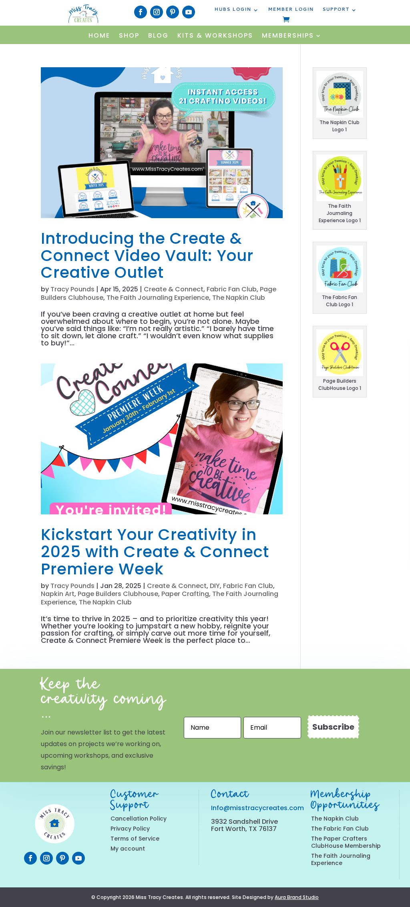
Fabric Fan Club (232, 289)
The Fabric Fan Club (340, 829)
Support (336, 10)
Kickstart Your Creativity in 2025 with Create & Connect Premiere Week (155, 552)
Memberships (288, 36)
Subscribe (333, 726)
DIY (215, 585)
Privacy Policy (130, 829)
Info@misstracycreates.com (257, 808)
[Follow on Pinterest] (172, 12)
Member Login (291, 10)
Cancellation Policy (139, 819)
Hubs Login (233, 10)
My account (128, 849)
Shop (129, 36)
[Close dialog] (392, 347)
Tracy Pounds (72, 289)
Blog (158, 36)
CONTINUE (336, 457)
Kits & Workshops (215, 36)
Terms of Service (135, 839)
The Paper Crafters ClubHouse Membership (346, 842)
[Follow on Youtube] (188, 12)
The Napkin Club (238, 297)
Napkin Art (57, 593)
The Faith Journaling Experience (158, 297)
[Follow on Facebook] (140, 12)
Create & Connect (173, 289)
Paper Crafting (185, 593)
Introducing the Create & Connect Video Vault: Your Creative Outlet (147, 255)
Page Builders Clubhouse (118, 593)
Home (99, 36)
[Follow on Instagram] (156, 12)
